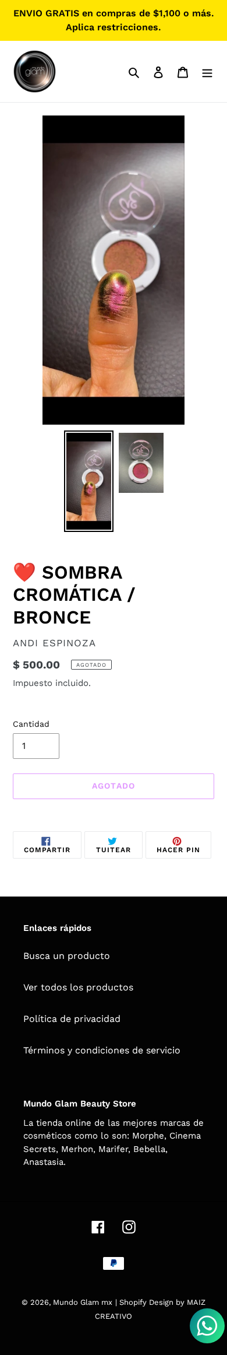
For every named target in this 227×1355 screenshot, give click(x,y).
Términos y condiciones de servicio (101, 1050)
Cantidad (31, 724)
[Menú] (207, 72)
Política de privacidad (71, 1018)
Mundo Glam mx (82, 1302)
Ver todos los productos (78, 987)
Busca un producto (66, 955)
